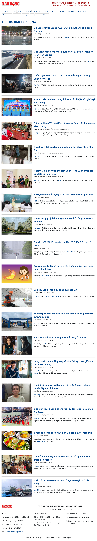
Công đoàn (70, 11)
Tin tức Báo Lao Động (19, 22)
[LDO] (17, 36)
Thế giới (25, 15)
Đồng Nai (37, 296)
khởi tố (60, 180)
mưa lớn (66, 37)
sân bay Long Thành (52, 296)
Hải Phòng (37, 109)
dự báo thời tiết (71, 252)
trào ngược (45, 276)
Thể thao (28, 11)
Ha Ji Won (44, 344)
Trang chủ (6, 11)
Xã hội (14, 11)
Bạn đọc (61, 11)
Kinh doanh (36, 11)
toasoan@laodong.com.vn (14, 532)
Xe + (32, 15)
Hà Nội (36, 201)
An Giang (37, 395)
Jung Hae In (38, 371)
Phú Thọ (36, 85)
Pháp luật (46, 11)
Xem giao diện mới (42, 15)
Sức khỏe (17, 15)
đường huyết (41, 441)
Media (20, 11)
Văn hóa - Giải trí (82, 11)
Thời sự (53, 11)
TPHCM (36, 323)
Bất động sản (7, 15)
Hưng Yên (37, 133)
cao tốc (89, 61)
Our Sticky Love (66, 371)
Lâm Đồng (37, 490)
